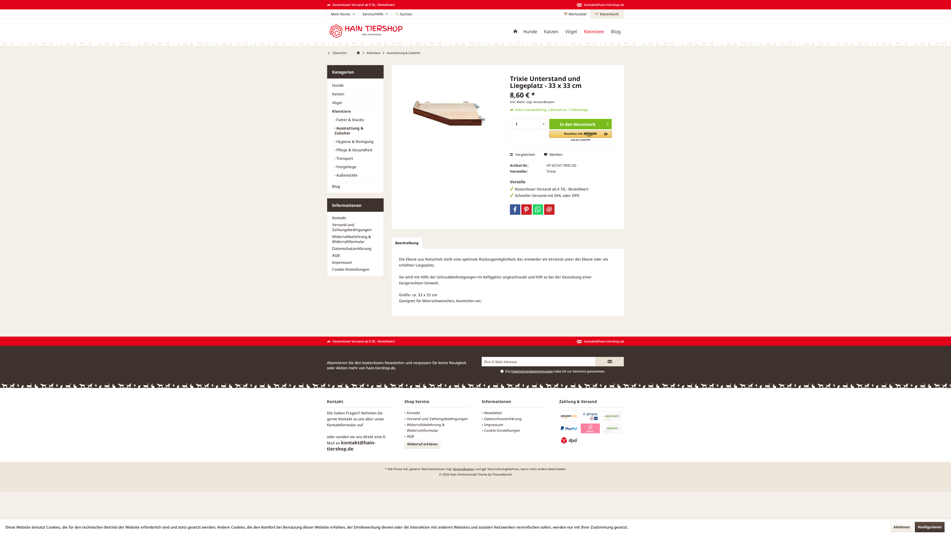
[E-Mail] (549, 209)
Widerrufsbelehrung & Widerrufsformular (351, 239)
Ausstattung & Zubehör (349, 130)
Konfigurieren (930, 527)
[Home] (515, 32)
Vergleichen (524, 154)
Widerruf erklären (422, 444)
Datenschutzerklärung (351, 248)
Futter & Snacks (349, 119)
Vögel (337, 102)
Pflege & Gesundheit (353, 149)
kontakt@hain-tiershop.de (351, 445)
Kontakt (339, 217)
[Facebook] (515, 209)
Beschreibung (407, 243)
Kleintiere (341, 111)
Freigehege (345, 166)
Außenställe (346, 175)
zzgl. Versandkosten (540, 102)
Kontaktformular (341, 424)
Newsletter (493, 412)
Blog (336, 186)
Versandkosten (463, 469)
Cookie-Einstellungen (350, 269)
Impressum (342, 262)
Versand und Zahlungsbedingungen (351, 227)
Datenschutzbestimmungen (532, 371)
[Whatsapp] (538, 209)
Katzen (338, 93)
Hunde (338, 85)
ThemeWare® (502, 474)
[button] (580, 136)
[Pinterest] (526, 209)
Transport (344, 158)
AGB (336, 255)
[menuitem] (607, 14)
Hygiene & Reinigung (354, 141)
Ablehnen (902, 527)
